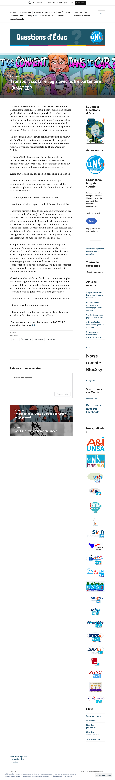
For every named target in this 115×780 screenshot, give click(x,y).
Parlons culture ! (17, 15)
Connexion (91, 720)
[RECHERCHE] (101, 13)
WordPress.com (93, 739)
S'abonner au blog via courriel (94, 183)
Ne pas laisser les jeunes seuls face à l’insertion (94, 295)
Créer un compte (93, 716)
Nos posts (90, 381)
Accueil (13, 12)
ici (33, 325)
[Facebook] (11, 771)
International (61, 15)
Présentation (25, 12)
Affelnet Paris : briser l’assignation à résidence (95, 325)
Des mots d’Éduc (81, 12)
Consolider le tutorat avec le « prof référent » (93, 334)
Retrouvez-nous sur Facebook (93, 408)
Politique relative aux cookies (62, 776)
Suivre (91, 221)
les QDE (31, 15)
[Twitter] (15, 771)
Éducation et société (81, 15)
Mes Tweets (91, 399)
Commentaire (62, 394)
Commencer (80, 3)
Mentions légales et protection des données (95, 251)
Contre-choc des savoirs (44, 12)
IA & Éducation (64, 12)
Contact (89, 348)
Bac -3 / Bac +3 (46, 15)
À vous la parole (17, 19)
